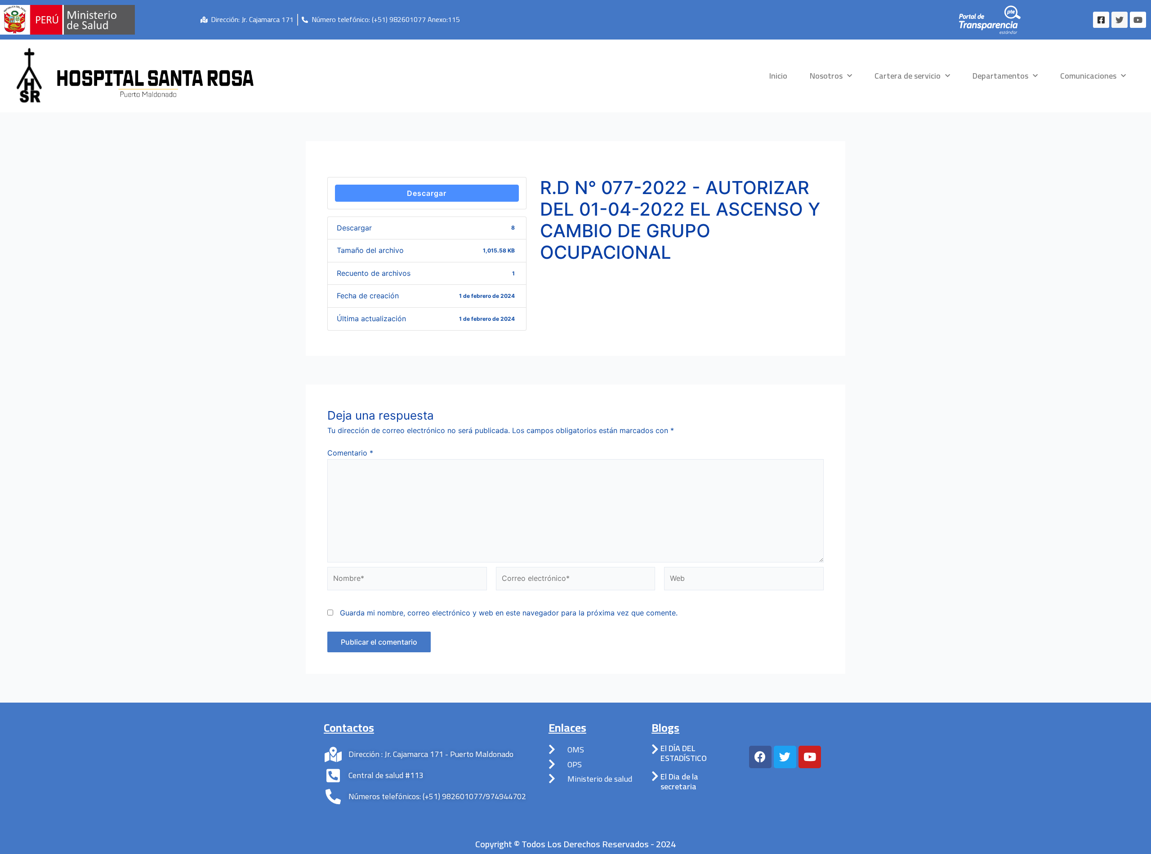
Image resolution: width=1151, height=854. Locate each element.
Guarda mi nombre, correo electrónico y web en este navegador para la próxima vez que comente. (509, 612)
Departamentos (1000, 75)
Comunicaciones (1088, 75)
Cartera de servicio (907, 75)
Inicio (778, 75)
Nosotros (826, 75)
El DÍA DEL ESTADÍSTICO (683, 753)
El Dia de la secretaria (679, 781)
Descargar (426, 193)
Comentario (350, 452)
